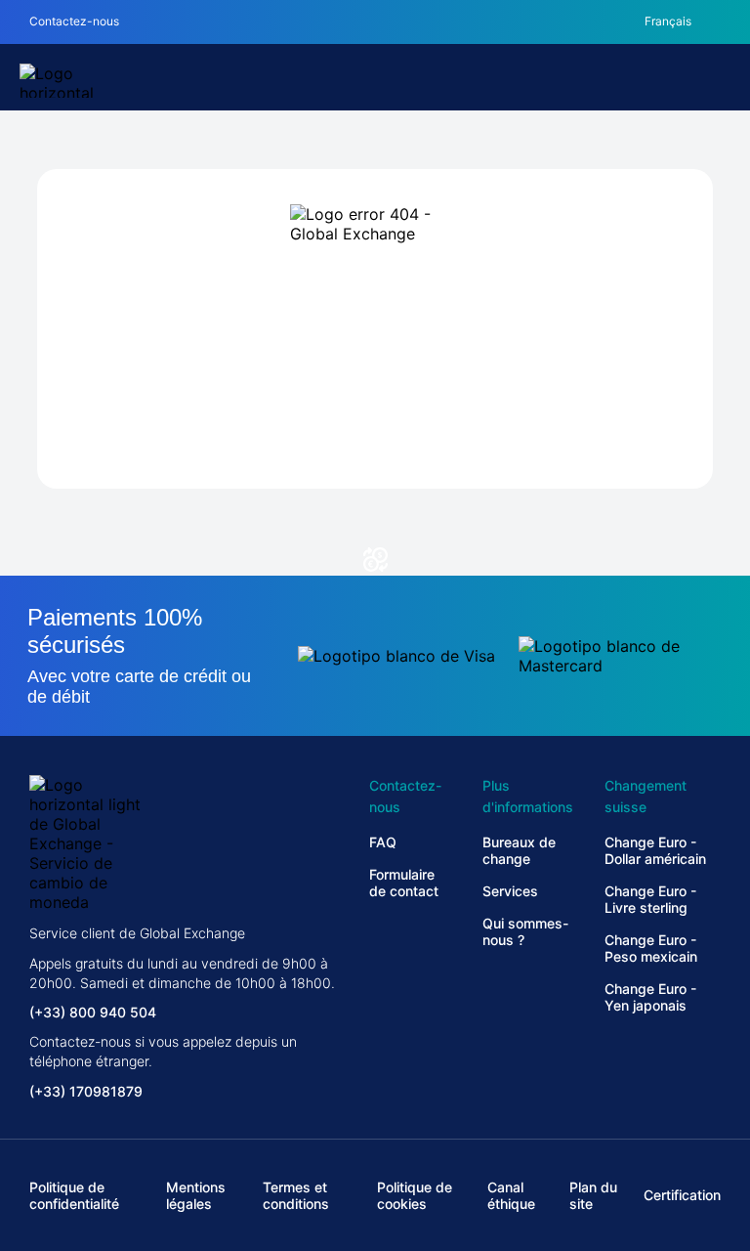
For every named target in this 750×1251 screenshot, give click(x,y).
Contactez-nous (74, 21)
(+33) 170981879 (86, 1091)
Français (668, 21)
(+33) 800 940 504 (92, 1012)
